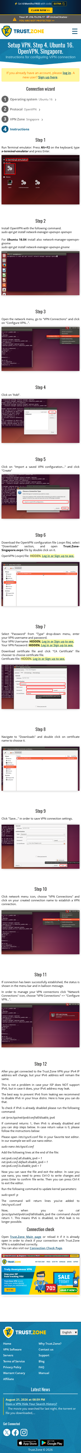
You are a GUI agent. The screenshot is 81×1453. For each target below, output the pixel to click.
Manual (44, 1373)
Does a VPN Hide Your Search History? (31, 1404)
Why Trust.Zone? (50, 1343)
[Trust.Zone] (23, 31)
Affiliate (8, 1379)
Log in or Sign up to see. (58, 556)
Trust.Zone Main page (25, 1237)
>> (36, 20)
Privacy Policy (12, 1367)
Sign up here (47, 77)
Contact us (46, 1349)
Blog (41, 1361)
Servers (8, 1355)
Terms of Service (14, 1361)
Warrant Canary (14, 1373)
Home (7, 1343)
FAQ (41, 1367)
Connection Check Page (46, 1248)
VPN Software (12, 1349)
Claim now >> (40, 10)
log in (67, 73)
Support (44, 1355)
